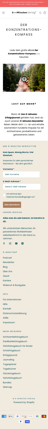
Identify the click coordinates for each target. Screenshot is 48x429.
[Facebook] (4, 243)
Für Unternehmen (12, 299)
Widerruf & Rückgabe (14, 285)
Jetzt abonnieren (12, 205)
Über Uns (7, 271)
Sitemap (7, 387)
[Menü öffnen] (3, 13)
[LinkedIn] (22, 243)
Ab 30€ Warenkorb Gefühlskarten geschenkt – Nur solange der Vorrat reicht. (24, 3)
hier (38, 53)
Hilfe (5, 304)
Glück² (6, 276)
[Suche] (40, 13)
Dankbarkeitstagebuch (15, 341)
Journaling (8, 359)
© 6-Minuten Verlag (24, 398)
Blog (5, 266)
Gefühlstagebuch (12, 377)
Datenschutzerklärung (14, 313)
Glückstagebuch (12, 373)
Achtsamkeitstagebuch (15, 336)
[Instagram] (10, 243)
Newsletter (8, 262)
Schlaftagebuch (11, 350)
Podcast (7, 257)
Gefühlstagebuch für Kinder (18, 346)
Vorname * (8, 169)
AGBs (5, 317)
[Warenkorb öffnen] (45, 12)
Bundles (7, 382)
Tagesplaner (9, 364)
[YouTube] (16, 243)
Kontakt (7, 308)
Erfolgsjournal (10, 355)
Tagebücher (9, 368)
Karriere (7, 280)
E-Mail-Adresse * (12, 181)
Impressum (9, 322)
